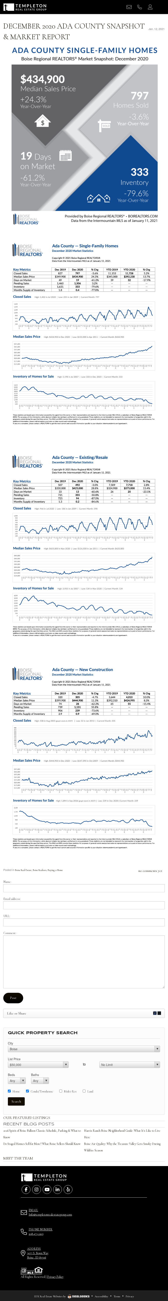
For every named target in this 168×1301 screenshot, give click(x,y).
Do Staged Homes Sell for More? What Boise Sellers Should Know (41, 1144)
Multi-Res (70, 1091)
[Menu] (160, 7)
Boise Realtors (39, 870)
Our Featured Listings (26, 1117)
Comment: (9, 933)
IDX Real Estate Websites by (50, 1296)
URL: (6, 916)
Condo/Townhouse (42, 1091)
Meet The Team (18, 1158)
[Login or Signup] (150, 7)
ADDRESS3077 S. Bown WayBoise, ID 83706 (37, 1253)
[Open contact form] (129, 7)
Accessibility (101, 1296)
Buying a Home (55, 870)
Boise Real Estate (23, 870)
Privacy (130, 1296)
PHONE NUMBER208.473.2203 (40, 1232)
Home (16, 1091)
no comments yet (150, 871)
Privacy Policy (55, 1277)
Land (90, 1091)
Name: (7, 882)
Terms (117, 1296)
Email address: (12, 899)
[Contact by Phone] (139, 7)
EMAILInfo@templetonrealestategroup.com (50, 1212)
